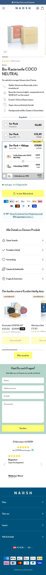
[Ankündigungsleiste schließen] (43, 2)
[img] (23, 447)
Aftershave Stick (37, 325)
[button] (3, 8)
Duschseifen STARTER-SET (12, 325)
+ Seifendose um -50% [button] (21, 176)
